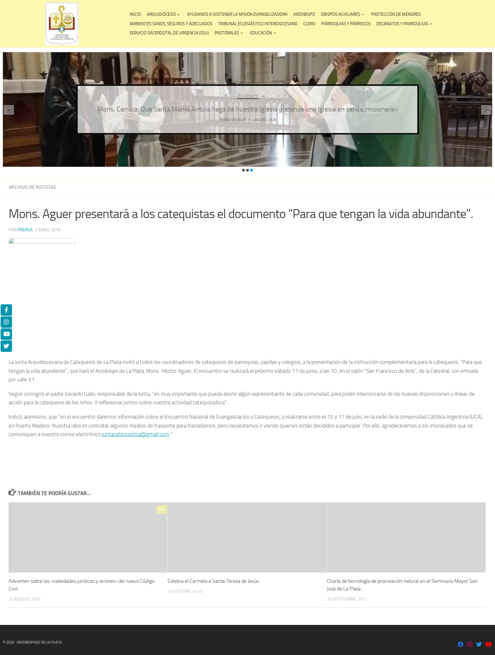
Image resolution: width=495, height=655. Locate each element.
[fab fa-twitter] (479, 645)
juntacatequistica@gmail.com (135, 434)
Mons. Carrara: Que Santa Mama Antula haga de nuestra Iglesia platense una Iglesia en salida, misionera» (247, 109)
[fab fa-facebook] (460, 645)
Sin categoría (247, 95)
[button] (243, 170)
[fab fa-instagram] (470, 645)
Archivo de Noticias (32, 187)
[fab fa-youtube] (488, 645)
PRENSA (25, 229)
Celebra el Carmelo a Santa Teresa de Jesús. (214, 581)
